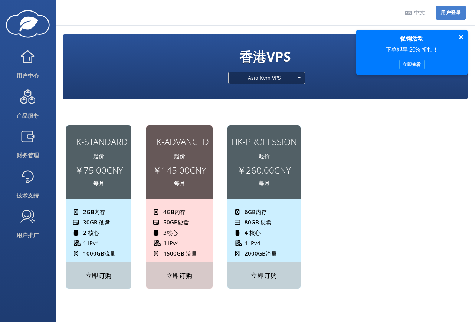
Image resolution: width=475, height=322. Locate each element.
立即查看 (412, 64)
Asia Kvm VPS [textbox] (264, 77)
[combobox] (266, 78)
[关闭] (461, 37)
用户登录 (451, 12)
